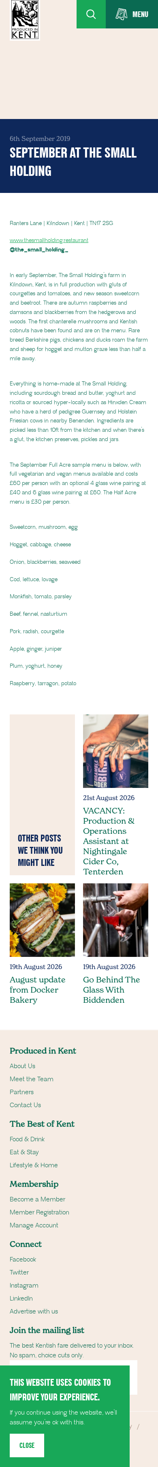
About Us (22, 1066)
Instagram (24, 1285)
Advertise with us (34, 1311)
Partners (22, 1092)
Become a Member (37, 1199)
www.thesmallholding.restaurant (49, 240)
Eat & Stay (24, 1152)
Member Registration (39, 1212)
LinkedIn (21, 1298)
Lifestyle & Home (34, 1165)
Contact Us (25, 1105)
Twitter (19, 1272)
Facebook (23, 1259)
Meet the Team (31, 1079)
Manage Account (34, 1225)
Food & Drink (27, 1139)
